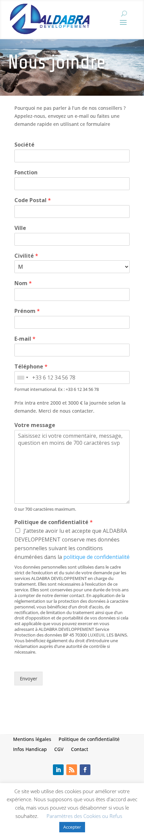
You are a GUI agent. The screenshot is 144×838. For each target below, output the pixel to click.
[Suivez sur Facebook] (85, 769)
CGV (59, 749)
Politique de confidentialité (53, 522)
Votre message (34, 425)
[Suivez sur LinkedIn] (58, 769)
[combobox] (22, 377)
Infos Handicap (30, 749)
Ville (20, 228)
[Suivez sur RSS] (71, 769)
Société (24, 144)
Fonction (26, 172)
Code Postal (32, 200)
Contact (79, 749)
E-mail (24, 338)
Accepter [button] (72, 827)
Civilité (26, 255)
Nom (23, 283)
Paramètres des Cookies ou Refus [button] (84, 816)
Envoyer (28, 678)
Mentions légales (32, 739)
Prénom (27, 311)
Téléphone (31, 366)
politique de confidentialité (96, 557)
